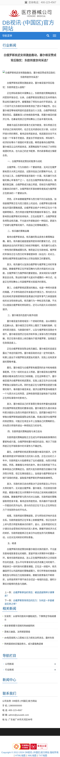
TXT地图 (43, 755)
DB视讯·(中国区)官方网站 (28, 26)
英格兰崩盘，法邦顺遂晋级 (17, 631)
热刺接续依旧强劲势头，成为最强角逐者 (23, 644)
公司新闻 (9, 664)
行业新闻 (9, 669)
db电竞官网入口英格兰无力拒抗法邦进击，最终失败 (29, 637)
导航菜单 (7, 35)
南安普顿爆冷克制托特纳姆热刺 (19, 625)
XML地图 (32, 755)
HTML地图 (20, 755)
